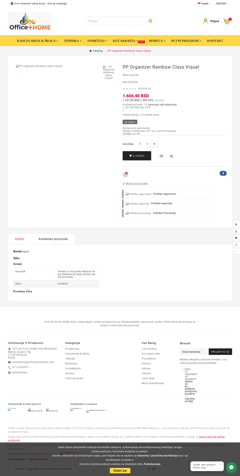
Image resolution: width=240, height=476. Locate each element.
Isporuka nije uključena (162, 104)
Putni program (74, 378)
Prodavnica (72, 348)
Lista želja (148, 378)
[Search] (151, 21)
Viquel (25, 251)
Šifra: (126, 75)
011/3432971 (20, 367)
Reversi (146, 363)
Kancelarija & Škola (77, 353)
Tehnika (70, 358)
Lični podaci (149, 348)
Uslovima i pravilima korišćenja (157, 455)
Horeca (69, 373)
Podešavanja (152, 464)
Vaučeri (146, 373)
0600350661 (20, 372)
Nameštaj (71, 363)
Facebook (223, 173)
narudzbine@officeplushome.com (33, 362)
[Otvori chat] (231, 467)
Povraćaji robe (151, 353)
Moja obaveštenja (153, 383)
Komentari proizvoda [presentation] (53, 239)
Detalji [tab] (19, 239)
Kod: (125, 82)
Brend (17, 251)
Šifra (16, 258)
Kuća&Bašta (73, 368)
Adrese (146, 368)
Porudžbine (149, 358)
